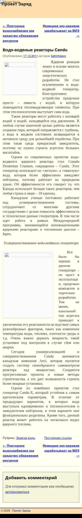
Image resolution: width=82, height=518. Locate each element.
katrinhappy (58, 56)
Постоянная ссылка (58, 438)
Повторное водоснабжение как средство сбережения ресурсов (20, 33)
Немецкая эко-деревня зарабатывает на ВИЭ (61, 30)
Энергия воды (25, 438)
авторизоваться (17, 492)
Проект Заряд (16, 3)
